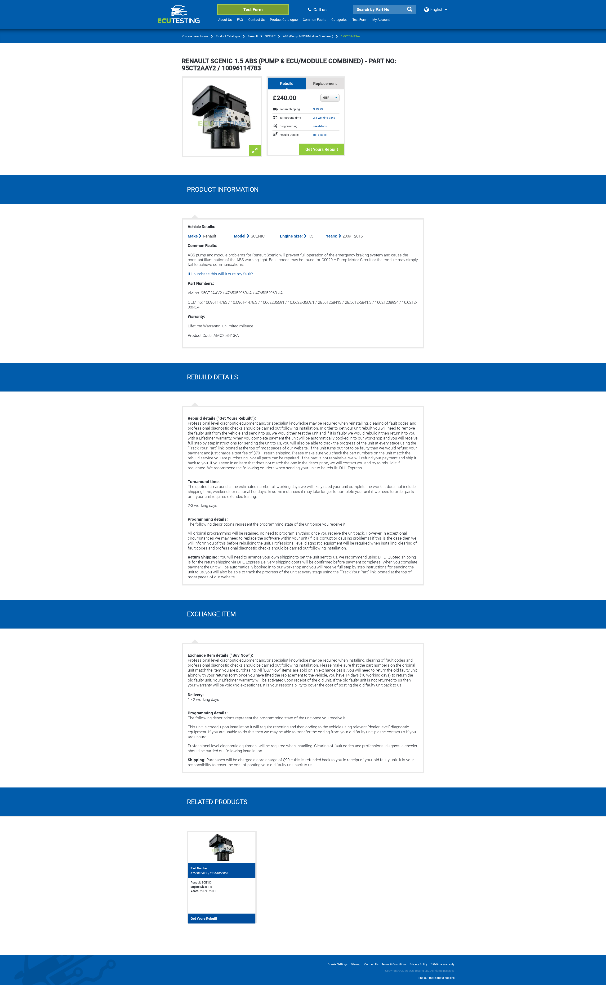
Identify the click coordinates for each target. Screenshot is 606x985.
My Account (381, 20)
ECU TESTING (185, 18)
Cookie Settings (338, 964)
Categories (339, 20)
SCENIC (270, 36)
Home (204, 36)
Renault (253, 36)
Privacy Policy (419, 964)
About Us (225, 20)
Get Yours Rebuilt (321, 149)
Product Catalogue (284, 20)
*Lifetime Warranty (442, 964)
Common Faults (314, 20)
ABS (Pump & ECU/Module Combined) (308, 36)
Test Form (253, 9)
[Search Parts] (409, 9)
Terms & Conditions (394, 964)
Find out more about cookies (436, 978)
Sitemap (356, 964)
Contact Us (256, 20)
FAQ (240, 20)
